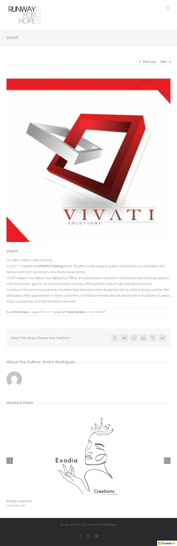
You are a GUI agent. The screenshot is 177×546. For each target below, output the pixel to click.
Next (163, 61)
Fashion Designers (76, 312)
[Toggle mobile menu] (168, 7)
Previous (149, 61)
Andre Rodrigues (19, 312)
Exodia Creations (19, 501)
